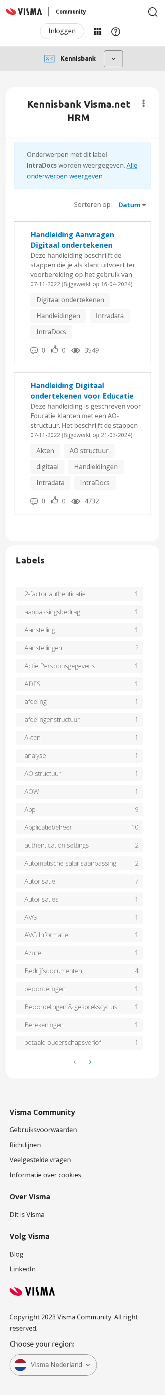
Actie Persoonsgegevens (59, 665)
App (30, 809)
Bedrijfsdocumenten (53, 970)
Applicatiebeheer (48, 827)
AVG (30, 917)
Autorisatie (39, 881)
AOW (31, 791)
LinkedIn (23, 1269)
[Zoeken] (153, 12)
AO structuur (89, 450)
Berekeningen (44, 1024)
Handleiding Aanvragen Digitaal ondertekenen (72, 240)
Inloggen (62, 30)
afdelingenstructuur (52, 719)
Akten (45, 450)
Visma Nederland (56, 1364)
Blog (17, 1254)
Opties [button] (143, 103)
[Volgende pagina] (89, 1062)
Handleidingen (58, 315)
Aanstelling (39, 629)
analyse (35, 755)
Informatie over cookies (45, 1175)
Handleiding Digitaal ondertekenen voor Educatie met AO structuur (82, 391)
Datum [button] (130, 204)
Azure (32, 952)
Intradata (110, 315)
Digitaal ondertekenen (70, 299)
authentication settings (56, 845)
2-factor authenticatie (55, 593)
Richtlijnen (25, 1144)
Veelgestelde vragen (40, 1159)
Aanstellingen (43, 647)
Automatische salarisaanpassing (70, 863)
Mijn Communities (97, 31)
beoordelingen (45, 988)
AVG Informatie (46, 934)
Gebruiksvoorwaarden (43, 1129)
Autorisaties (41, 899)
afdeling (35, 701)
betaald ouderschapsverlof (62, 1042)
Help (116, 31)
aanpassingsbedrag (52, 611)
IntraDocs (51, 331)
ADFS (32, 683)
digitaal (47, 466)
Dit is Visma (27, 1214)
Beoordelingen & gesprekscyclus (70, 1006)
